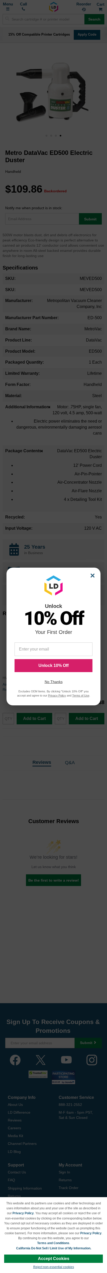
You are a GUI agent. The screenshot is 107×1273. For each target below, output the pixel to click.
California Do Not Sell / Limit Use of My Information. (53, 1248)
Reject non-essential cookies (53, 1267)
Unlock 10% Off (53, 665)
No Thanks (54, 682)
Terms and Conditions (53, 1243)
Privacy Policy (23, 1213)
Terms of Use (80, 695)
